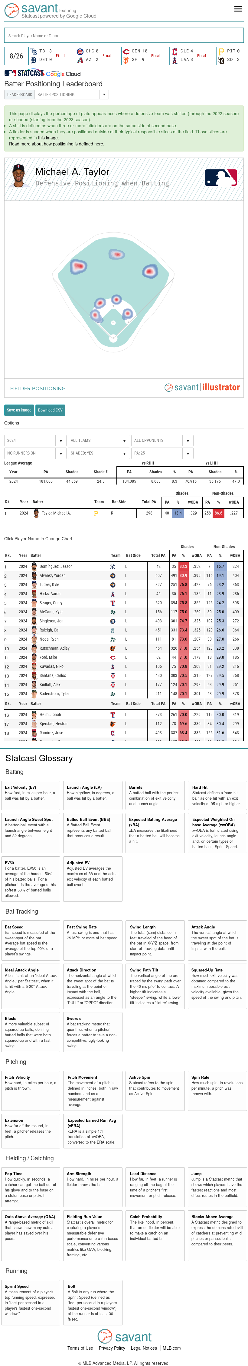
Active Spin (139, 1077)
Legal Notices (144, 1348)
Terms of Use (80, 1348)
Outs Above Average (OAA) (30, 1216)
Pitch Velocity (17, 1077)
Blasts (10, 1018)
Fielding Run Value (84, 1216)
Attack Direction (81, 970)
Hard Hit (199, 787)
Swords (74, 1018)
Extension (14, 1120)
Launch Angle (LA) (84, 787)
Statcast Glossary (39, 757)
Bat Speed (14, 927)
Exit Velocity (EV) (20, 787)
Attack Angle (203, 927)
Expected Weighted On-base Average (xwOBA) (214, 822)
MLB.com (172, 1348)
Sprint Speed (17, 1286)
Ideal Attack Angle (22, 970)
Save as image (19, 410)
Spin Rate (200, 1077)
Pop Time (13, 1173)
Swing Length (143, 927)
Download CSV (50, 410)
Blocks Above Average (212, 1216)
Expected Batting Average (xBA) (153, 822)
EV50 (9, 862)
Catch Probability (146, 1216)
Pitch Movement (82, 1077)
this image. (48, 138)
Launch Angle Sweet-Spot (29, 819)
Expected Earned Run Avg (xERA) (92, 1123)
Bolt (71, 1286)
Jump (196, 1173)
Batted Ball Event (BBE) (88, 819)
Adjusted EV (78, 862)
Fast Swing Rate (82, 927)
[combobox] (124, 35)
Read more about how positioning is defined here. (56, 144)
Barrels (135, 787)
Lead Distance (143, 1173)
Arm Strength (79, 1173)
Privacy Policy (112, 1348)
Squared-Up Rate (207, 970)
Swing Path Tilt (144, 970)
